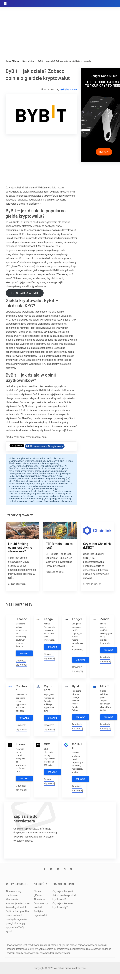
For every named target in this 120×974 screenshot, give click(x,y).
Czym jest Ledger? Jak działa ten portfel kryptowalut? (64, 895)
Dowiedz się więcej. (105, 659)
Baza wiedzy (28, 61)
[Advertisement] (60, 30)
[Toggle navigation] (5, 3)
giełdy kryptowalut (68, 89)
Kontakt (38, 907)
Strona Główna (12, 61)
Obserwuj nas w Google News (46, 446)
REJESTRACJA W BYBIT (25, 293)
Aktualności (40, 899)
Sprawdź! (24, 653)
